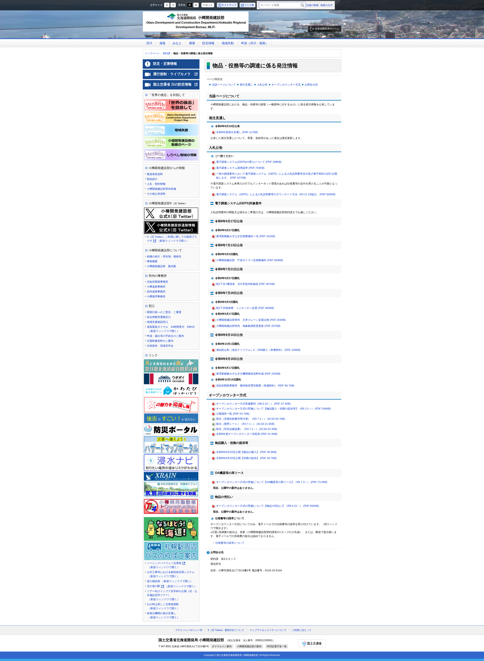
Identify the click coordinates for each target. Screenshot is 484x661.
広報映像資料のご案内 (160, 340)
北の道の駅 (172, 586)
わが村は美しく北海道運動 (163, 606)
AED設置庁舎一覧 (277, 646)
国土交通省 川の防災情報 (175, 85)
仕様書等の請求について (229, 542)
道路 (162, 43)
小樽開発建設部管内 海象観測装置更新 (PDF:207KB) (248, 325)
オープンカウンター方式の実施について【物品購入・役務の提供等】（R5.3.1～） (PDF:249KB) (273, 408)
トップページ (152, 53)
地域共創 (228, 43)
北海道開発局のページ (327, 28)
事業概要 (152, 261)
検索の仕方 (326, 5)
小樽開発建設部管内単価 (161, 188)
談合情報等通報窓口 (159, 317)
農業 (192, 43)
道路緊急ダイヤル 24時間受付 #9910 (171, 328)
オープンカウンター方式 (286, 84)
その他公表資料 (156, 193)
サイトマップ (229, 5)
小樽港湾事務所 (156, 296)
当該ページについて (224, 84)
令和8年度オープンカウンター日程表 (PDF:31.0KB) (246, 433)
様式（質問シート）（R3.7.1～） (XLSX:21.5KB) (245, 423)
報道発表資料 (155, 174)
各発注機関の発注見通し (163, 615)
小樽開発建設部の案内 (249, 646)
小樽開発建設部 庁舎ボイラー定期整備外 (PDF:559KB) (249, 260)
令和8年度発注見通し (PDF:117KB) (237, 132)
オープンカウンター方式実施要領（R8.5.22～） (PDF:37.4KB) (253, 403)
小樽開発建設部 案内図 (161, 266)
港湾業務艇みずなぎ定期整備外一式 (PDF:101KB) (245, 236)
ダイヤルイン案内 (222, 646)
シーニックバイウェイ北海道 (166, 565)
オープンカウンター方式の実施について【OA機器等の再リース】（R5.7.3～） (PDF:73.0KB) (271, 482)
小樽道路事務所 (156, 286)
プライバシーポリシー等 (188, 630)
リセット (208, 5)
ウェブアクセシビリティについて (268, 630)
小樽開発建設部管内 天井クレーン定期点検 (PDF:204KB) (251, 319)
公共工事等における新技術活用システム (171, 574)
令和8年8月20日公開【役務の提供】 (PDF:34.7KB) (246, 458)
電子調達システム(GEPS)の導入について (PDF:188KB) (249, 161)
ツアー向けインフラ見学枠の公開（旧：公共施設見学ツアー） (172, 595)
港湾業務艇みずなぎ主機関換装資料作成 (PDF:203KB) (248, 373)
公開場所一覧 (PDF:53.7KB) (232, 413)
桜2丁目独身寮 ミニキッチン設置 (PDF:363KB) (245, 307)
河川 (149, 43)
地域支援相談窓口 (157, 321)
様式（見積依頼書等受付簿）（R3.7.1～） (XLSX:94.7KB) (250, 418)
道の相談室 (170, 581)
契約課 (166, 53)
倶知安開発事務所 (157, 281)
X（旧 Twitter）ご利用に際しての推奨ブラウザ (172, 239)
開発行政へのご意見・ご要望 (164, 312)
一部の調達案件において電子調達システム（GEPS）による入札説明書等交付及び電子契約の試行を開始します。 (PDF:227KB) (276, 175)
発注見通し (246, 84)
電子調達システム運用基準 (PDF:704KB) (240, 167)
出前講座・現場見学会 (160, 345)
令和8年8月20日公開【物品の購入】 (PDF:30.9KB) (246, 452)
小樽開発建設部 (196, 22)
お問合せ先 (311, 84)
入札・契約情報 (156, 183)
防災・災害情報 (165, 64)
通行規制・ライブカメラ (175, 75)
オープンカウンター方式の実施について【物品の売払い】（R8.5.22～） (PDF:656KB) (267, 505)
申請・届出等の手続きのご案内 (165, 335)
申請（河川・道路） (254, 43)
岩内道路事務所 (156, 291)
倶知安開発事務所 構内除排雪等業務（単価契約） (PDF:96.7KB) (255, 385)
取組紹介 (152, 178)
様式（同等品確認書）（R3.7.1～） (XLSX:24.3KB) (246, 428)
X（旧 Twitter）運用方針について (226, 630)
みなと (177, 43)
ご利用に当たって (301, 630)
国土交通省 (312, 643)
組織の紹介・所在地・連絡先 (164, 256)
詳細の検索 (312, 5)
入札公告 (262, 84)
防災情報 (208, 43)
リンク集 (249, 5)
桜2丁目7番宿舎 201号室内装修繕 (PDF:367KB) (245, 283)
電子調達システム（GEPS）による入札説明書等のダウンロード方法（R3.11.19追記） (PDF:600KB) (275, 194)
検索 (302, 5)
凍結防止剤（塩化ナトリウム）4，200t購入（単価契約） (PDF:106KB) (258, 349)
